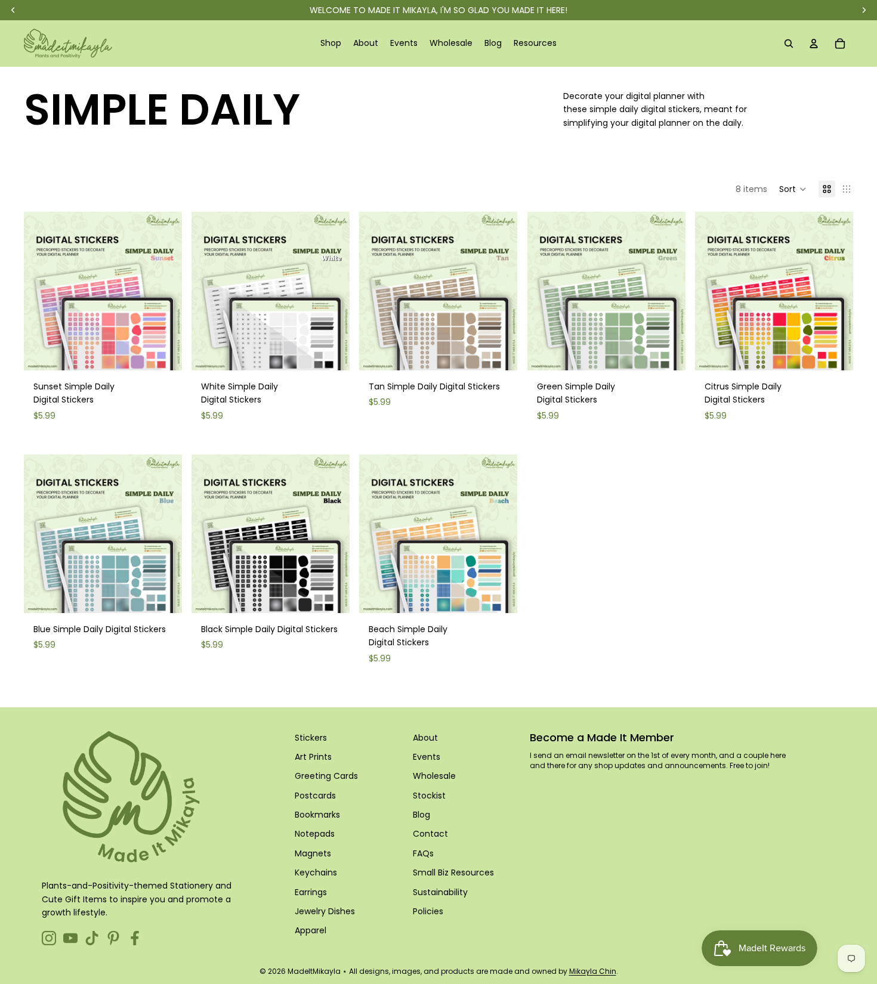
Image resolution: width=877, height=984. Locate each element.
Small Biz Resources (453, 872)
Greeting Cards (326, 776)
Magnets (313, 853)
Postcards (315, 796)
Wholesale (434, 776)
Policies (428, 911)
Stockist (429, 796)
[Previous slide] (42, 291)
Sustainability (440, 892)
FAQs (423, 853)
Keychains (316, 872)
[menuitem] (330, 43)
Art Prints (313, 757)
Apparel (310, 930)
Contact (430, 834)
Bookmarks (317, 815)
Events (426, 757)
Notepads (315, 834)
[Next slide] (164, 291)
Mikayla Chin (592, 971)
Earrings (311, 892)
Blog (421, 815)
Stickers (311, 738)
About (425, 738)
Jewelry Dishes (325, 911)
